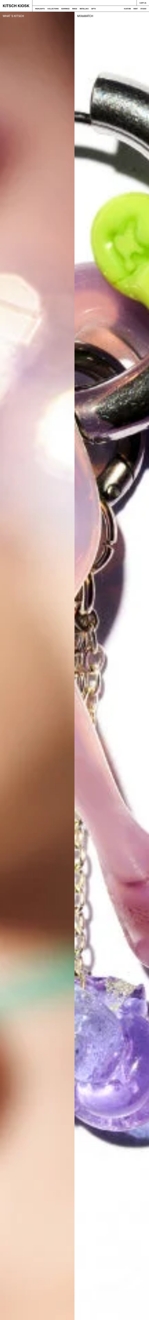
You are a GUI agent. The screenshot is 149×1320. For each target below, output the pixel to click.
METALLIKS (84, 9)
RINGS (74, 9)
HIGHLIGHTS (40, 9)
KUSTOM (127, 9)
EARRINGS (65, 9)
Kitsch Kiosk (16, 5)
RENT (135, 9)
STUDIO (143, 9)
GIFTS (93, 9)
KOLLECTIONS (53, 9)
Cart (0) (142, 3)
